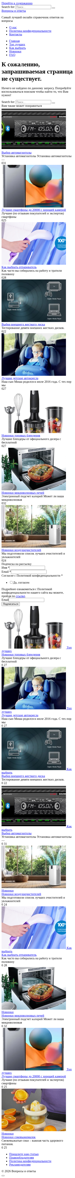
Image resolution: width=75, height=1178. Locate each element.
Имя (5, 567)
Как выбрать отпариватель (19, 267)
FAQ (12, 55)
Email (6, 571)
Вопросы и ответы (14, 10)
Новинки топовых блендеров (21, 435)
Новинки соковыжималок (19, 1137)
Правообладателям (21, 1157)
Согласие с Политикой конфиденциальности (32, 575)
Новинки (15, 51)
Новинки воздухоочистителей (21, 550)
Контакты (15, 34)
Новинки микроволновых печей (23, 492)
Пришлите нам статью (24, 1154)
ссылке (20, 596)
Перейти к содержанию (17, 3)
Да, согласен (21, 582)
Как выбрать (17, 48)
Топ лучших (17, 44)
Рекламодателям (20, 1164)
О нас (13, 27)
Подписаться (10, 604)
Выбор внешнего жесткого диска (23, 324)
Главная (14, 41)
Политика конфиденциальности (30, 31)
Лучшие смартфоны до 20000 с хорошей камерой (34, 209)
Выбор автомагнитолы (17, 152)
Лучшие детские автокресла (20, 378)
